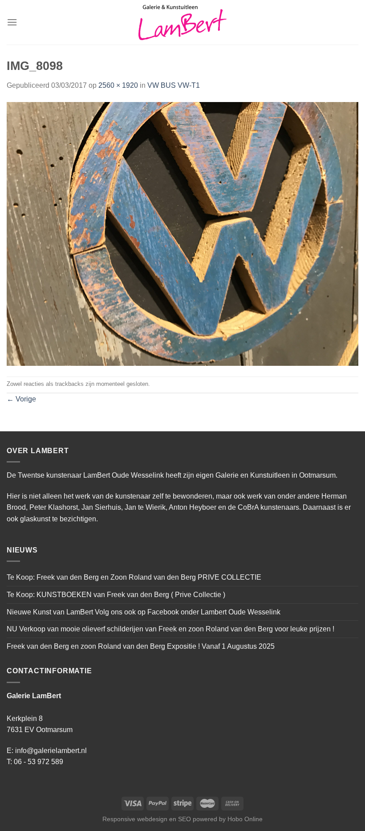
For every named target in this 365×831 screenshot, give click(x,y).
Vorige (21, 399)
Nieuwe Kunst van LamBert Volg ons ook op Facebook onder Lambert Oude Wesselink (143, 612)
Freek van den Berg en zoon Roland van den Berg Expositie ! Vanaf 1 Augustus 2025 (141, 646)
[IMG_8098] (182, 233)
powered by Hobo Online (228, 819)
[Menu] (12, 22)
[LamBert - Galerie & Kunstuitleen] (182, 22)
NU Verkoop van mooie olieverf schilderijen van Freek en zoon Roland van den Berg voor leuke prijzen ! (170, 629)
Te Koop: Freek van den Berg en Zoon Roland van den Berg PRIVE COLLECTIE (134, 577)
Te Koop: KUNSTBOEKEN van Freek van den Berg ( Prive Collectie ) (116, 594)
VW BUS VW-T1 (173, 85)
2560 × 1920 (118, 85)
